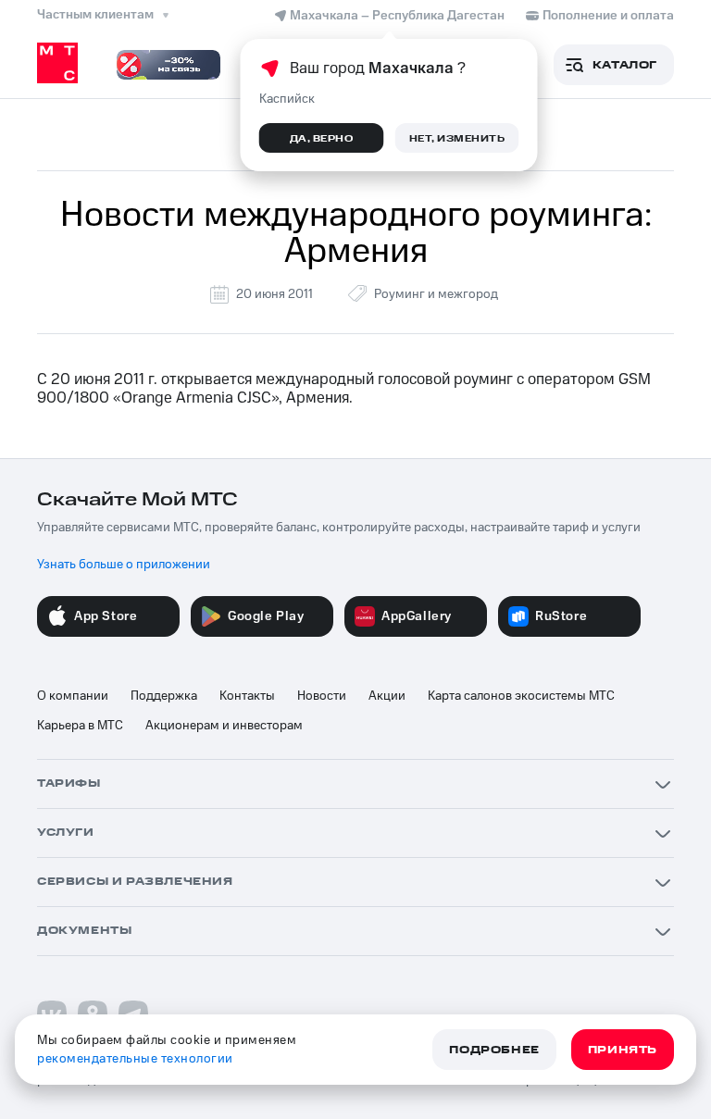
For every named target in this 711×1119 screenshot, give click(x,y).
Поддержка (164, 696)
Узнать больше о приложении (123, 564)
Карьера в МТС (80, 725)
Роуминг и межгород (436, 294)
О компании (72, 696)
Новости (321, 696)
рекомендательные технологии (135, 1059)
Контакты (247, 696)
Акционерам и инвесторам (224, 725)
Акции (386, 696)
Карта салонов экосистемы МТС (521, 696)
